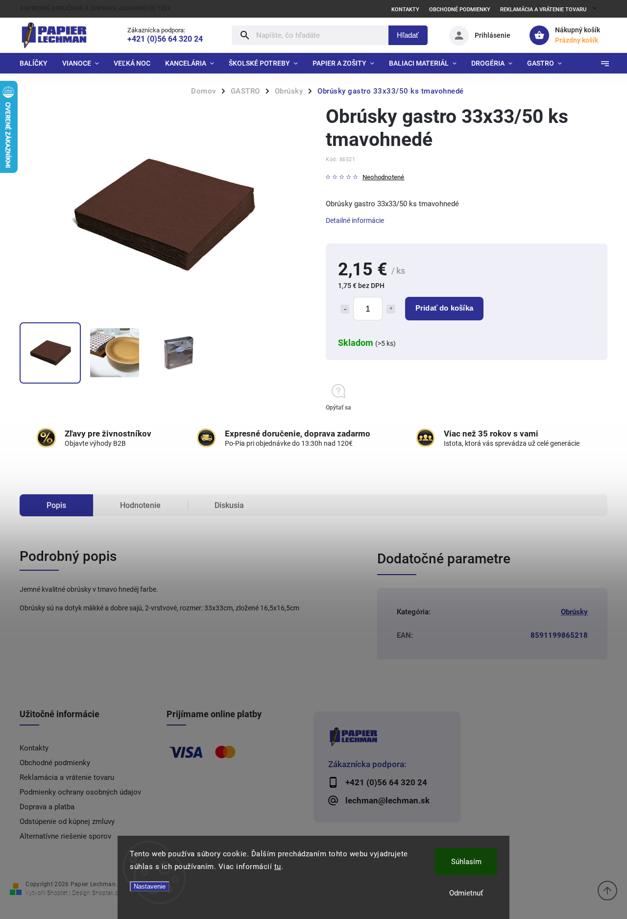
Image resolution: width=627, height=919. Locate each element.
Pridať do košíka (444, 308)
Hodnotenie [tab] (140, 505)
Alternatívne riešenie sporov (65, 836)
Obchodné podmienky (459, 9)
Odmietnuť (466, 893)
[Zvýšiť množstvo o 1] (390, 309)
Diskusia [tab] (229, 505)
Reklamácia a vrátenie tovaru (543, 9)
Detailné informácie (355, 220)
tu (277, 866)
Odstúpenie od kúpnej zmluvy (67, 821)
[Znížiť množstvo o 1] (344, 309)
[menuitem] (37, 63)
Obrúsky (574, 611)
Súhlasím (466, 861)
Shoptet (57, 893)
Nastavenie (150, 886)
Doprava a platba (47, 806)
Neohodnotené (383, 177)
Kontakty (405, 9)
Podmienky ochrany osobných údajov (80, 792)
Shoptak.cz (106, 893)
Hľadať (408, 35)
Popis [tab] (56, 505)
